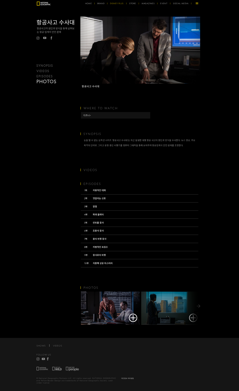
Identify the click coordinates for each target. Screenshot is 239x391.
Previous (87, 306)
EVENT (163, 3)
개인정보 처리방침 (127, 378)
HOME (88, 3)
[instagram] (38, 359)
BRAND (101, 3)
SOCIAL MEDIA (181, 3)
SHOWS (41, 346)
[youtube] (43, 358)
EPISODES (45, 76)
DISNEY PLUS (117, 3)
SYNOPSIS (45, 65)
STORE (132, 3)
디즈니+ (87, 115)
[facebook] (51, 38)
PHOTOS (47, 81)
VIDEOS (43, 71)
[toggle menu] (196, 3)
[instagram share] (38, 38)
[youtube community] (44, 38)
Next (193, 306)
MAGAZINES (148, 3)
